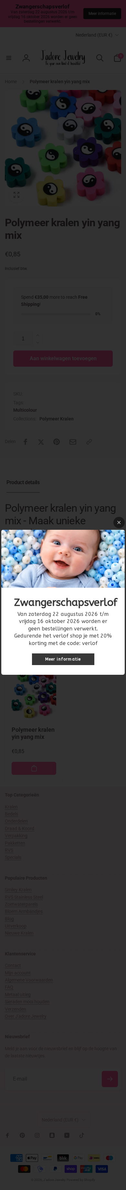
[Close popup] (119, 522)
